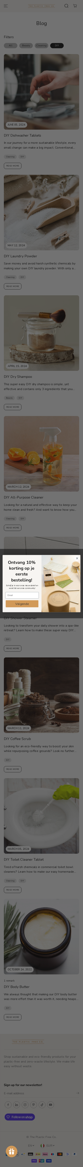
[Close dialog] (77, 558)
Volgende (22, 604)
